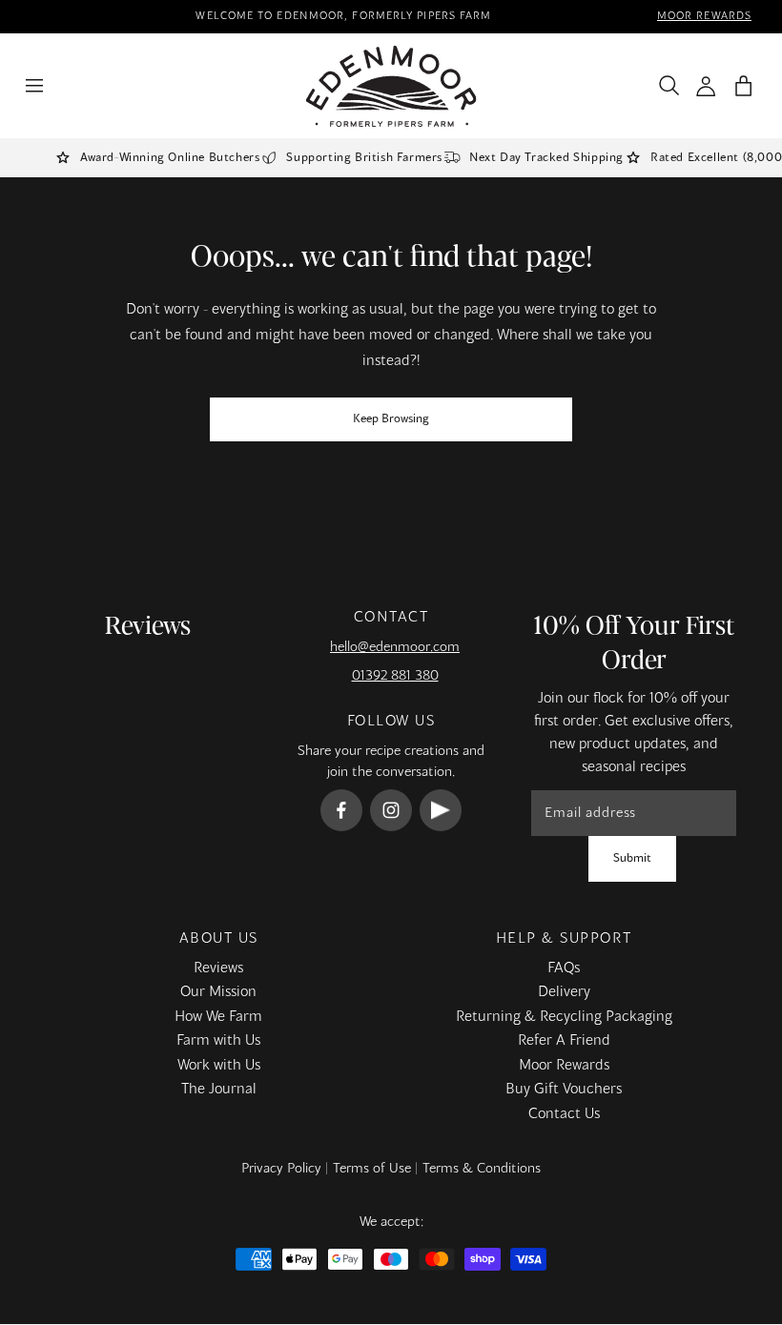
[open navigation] (34, 86)
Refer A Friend (564, 1041)
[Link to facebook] (341, 810)
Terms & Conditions (481, 1168)
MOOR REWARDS (704, 16)
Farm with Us (218, 1041)
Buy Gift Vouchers (563, 1089)
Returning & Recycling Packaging (564, 1017)
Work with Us (218, 1065)
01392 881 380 (395, 675)
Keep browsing (391, 419)
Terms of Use (372, 1168)
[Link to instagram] (391, 810)
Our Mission (218, 992)
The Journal (219, 1089)
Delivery (564, 992)
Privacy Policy (281, 1168)
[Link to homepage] (391, 86)
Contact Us (564, 1114)
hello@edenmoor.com (395, 647)
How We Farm (218, 1017)
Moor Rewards (564, 1065)
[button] (743, 86)
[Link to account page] (706, 86)
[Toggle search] (665, 86)
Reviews (218, 968)
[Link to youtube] (441, 810)
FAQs (563, 968)
